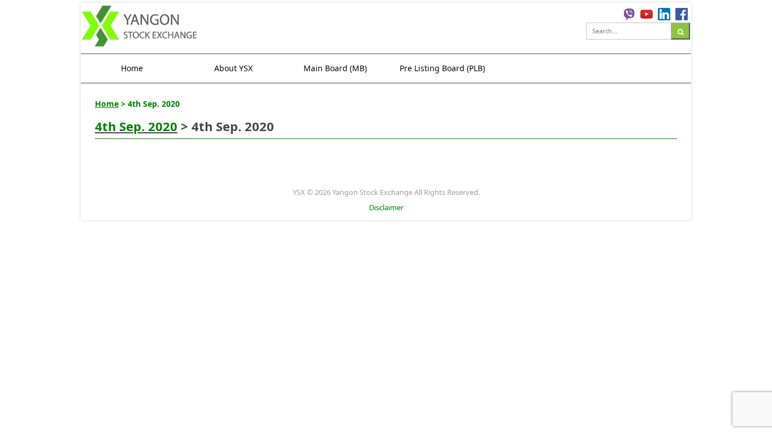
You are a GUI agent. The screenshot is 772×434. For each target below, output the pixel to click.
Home (132, 68)
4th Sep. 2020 (136, 126)
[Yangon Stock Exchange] (140, 28)
